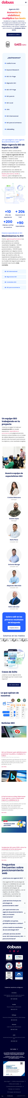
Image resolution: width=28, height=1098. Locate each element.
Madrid (4, 174)
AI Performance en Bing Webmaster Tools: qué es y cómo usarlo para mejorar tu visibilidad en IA (13, 798)
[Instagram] (10, 951)
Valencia (5, 176)
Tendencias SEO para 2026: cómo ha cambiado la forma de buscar (13, 848)
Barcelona (10, 174)
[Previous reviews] (9, 709)
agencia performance (13, 239)
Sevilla (17, 174)
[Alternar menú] (26, 2)
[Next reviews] (26, 709)
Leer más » (4, 766)
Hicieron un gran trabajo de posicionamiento (17, 712)
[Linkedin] (14, 951)
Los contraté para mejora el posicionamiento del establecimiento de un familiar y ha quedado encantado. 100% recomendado (23, 712)
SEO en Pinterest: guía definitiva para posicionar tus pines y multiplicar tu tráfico (13, 754)
